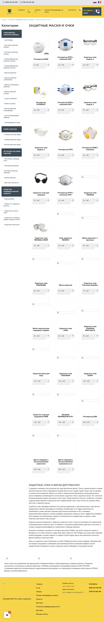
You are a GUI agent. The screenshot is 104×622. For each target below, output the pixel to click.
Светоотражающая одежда (11, 116)
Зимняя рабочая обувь (13, 139)
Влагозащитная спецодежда (10, 109)
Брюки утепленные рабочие (11, 85)
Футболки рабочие (12, 165)
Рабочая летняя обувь (13, 134)
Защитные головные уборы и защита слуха (12, 218)
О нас (29, 11)
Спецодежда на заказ (12, 122)
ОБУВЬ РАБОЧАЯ (10, 129)
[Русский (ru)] (94, 2)
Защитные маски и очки (11, 211)
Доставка (39, 610)
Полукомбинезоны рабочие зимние (11, 60)
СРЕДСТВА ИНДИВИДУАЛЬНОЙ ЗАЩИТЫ (21, 19)
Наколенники (9, 199)
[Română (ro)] (99, 2)
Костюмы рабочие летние (11, 53)
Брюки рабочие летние (10, 92)
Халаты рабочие (11, 98)
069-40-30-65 (11, 2)
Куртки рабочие (10, 72)
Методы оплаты (42, 614)
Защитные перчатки (12, 224)
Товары (38, 10)
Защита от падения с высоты (12, 204)
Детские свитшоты (12, 182)
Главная (21, 10)
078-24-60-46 (28, 2)
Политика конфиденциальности (48, 606)
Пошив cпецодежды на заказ (53, 11)
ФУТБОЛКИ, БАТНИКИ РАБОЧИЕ (12, 152)
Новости (39, 599)
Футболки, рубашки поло (11, 159)
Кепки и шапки (10, 103)
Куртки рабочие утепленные (10, 78)
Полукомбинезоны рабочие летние (11, 66)
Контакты (72, 10)
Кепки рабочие (10, 177)
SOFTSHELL (9, 40)
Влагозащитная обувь (13, 144)
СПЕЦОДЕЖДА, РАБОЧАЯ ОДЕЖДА (11, 33)
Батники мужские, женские (11, 171)
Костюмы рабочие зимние (11, 46)
